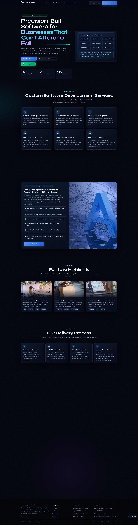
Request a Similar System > (34, 244)
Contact (77, 3)
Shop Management (78, 514)
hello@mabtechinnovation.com (103, 508)
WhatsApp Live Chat (100, 514)
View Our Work (95, 3)
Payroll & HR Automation (80, 511)
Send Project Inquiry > (93, 478)
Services (48, 3)
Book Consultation (109, 3)
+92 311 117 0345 (98, 511)
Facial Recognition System (80, 508)
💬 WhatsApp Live (28, 64)
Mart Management (78, 516)
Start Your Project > (29, 59)
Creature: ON (133, 516)
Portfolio (64, 3)
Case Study (56, 3)
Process (71, 3)
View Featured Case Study (47, 59)
